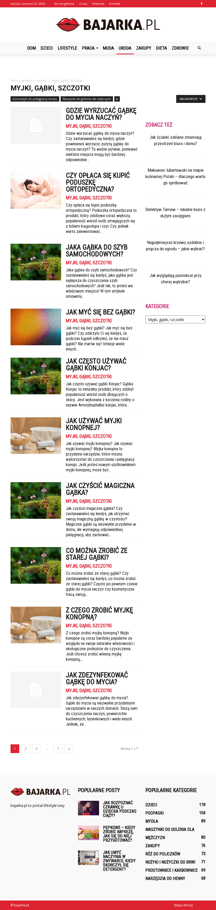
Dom (31, 48)
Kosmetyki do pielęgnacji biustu (35, 99)
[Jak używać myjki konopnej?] (36, 435)
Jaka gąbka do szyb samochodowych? (96, 250)
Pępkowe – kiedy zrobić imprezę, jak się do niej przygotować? (119, 834)
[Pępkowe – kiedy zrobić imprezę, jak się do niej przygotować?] (88, 833)
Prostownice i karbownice (171, 870)
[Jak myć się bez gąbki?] (36, 327)
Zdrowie (180, 48)
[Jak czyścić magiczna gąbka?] (36, 500)
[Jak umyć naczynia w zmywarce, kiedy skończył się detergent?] (88, 857)
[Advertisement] (108, 66)
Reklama (98, 4)
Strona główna (64, 4)
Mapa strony (183, 905)
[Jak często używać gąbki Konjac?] (36, 376)
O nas (83, 4)
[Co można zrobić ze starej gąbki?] (36, 565)
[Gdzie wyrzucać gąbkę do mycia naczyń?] (36, 125)
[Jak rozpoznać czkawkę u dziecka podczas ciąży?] (88, 808)
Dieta (161, 48)
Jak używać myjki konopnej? (94, 424)
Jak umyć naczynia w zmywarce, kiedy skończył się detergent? (119, 861)
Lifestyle (67, 48)
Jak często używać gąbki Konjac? (96, 364)
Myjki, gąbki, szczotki (89, 126)
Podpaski (154, 813)
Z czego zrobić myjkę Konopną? (99, 613)
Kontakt (114, 4)
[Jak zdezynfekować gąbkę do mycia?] (36, 690)
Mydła (151, 821)
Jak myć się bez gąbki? (100, 312)
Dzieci (47, 48)
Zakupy (143, 48)
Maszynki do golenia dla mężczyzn (87, 99)
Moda (108, 48)
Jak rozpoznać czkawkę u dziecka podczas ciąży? (119, 809)
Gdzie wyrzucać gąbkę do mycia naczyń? (101, 114)
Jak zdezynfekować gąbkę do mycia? (97, 678)
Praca (88, 48)
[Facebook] (201, 3)
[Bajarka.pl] (108, 25)
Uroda (125, 48)
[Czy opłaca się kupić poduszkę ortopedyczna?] (36, 190)
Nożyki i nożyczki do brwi (170, 862)
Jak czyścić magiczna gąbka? (100, 489)
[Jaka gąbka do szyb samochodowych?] (36, 262)
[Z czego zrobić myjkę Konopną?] (36, 625)
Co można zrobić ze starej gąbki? (96, 554)
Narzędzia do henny (165, 878)
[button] (199, 48)
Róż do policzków (162, 853)
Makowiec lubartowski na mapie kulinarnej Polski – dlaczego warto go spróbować (175, 176)
